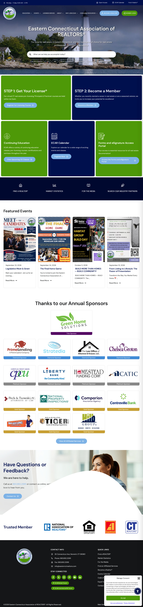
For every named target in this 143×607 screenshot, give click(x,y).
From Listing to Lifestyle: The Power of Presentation (89, 270)
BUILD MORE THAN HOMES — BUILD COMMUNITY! (53, 270)
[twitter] (59, 577)
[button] (139, 578)
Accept (123, 598)
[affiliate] (110, 521)
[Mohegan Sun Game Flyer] (20, 218)
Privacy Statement (129, 603)
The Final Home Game (16, 268)
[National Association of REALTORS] (58, 524)
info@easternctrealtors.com (65, 566)
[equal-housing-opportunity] (89, 521)
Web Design (102, 604)
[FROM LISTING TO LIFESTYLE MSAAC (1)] (89, 218)
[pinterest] (69, 577)
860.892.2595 (65, 558)
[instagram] (64, 577)
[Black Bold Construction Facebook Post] (54, 218)
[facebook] (53, 577)
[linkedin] (80, 577)
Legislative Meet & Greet (121, 268)
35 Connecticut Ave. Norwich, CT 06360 (70, 554)
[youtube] (75, 577)
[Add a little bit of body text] (123, 218)
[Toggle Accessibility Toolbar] (137, 591)
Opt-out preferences (116, 603)
